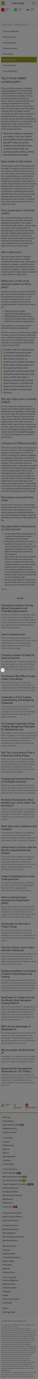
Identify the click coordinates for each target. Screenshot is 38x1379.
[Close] (2, 670)
